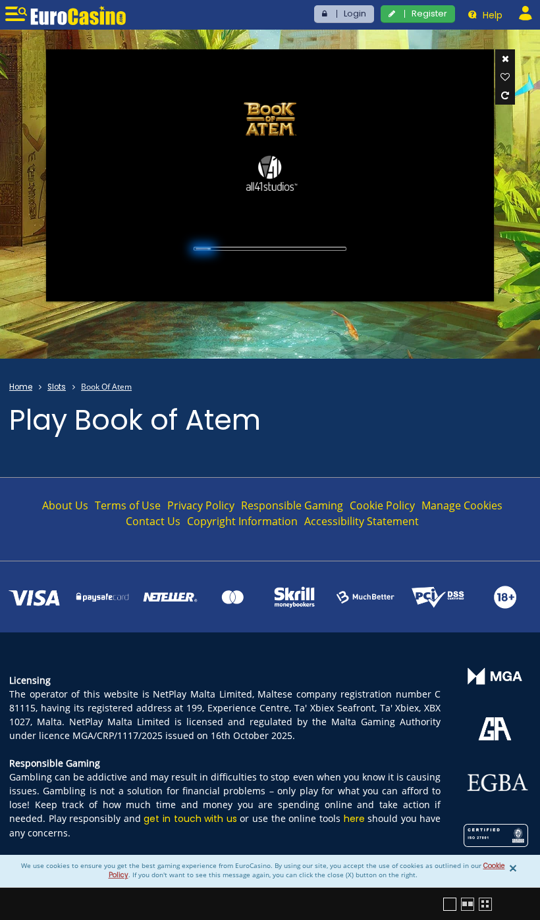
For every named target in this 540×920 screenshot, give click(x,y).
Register (429, 13)
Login (355, 13)
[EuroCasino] (78, 15)
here (354, 818)
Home (20, 387)
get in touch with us (190, 818)
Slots (56, 387)
